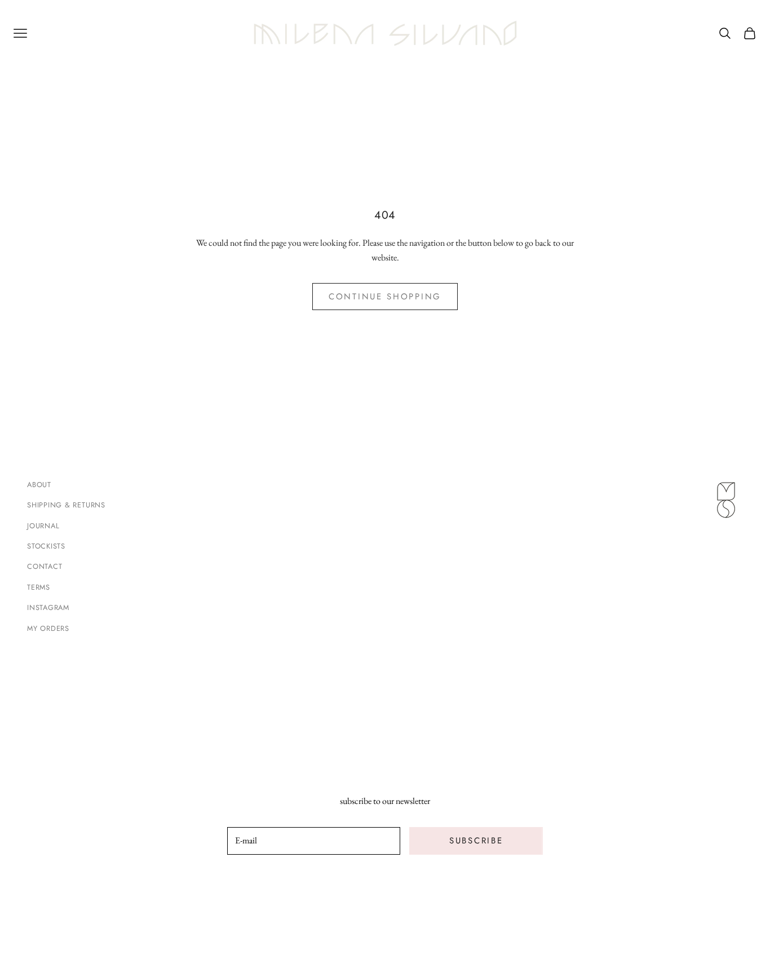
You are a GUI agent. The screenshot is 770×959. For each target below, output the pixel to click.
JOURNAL (43, 525)
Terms (38, 587)
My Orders (48, 628)
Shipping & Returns (66, 505)
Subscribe (476, 840)
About (39, 484)
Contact (44, 566)
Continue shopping (385, 296)
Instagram (48, 607)
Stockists (46, 546)
